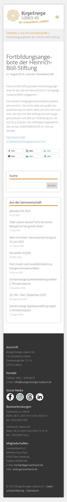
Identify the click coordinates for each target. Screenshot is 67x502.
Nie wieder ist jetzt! (20, 253)
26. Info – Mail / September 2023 (28, 295)
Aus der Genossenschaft (40, 74)
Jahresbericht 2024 (20, 211)
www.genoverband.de (25, 469)
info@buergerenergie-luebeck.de (32, 382)
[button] (15, 151)
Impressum (32, 490)
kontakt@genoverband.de (28, 465)
